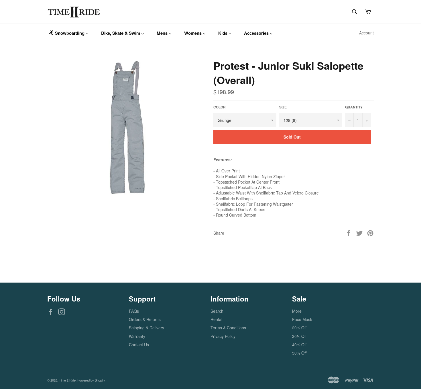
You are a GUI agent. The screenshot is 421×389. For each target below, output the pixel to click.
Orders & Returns (145, 319)
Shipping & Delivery (146, 327)
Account (366, 33)
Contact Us (139, 344)
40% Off (299, 344)
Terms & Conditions (228, 327)
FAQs (134, 311)
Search (216, 311)
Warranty (137, 336)
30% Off (299, 336)
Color (219, 107)
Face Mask (302, 319)
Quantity (354, 107)
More (297, 311)
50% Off (299, 353)
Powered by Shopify (91, 380)
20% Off (299, 327)
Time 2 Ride (67, 380)
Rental (216, 319)
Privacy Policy (222, 336)
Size (283, 107)
